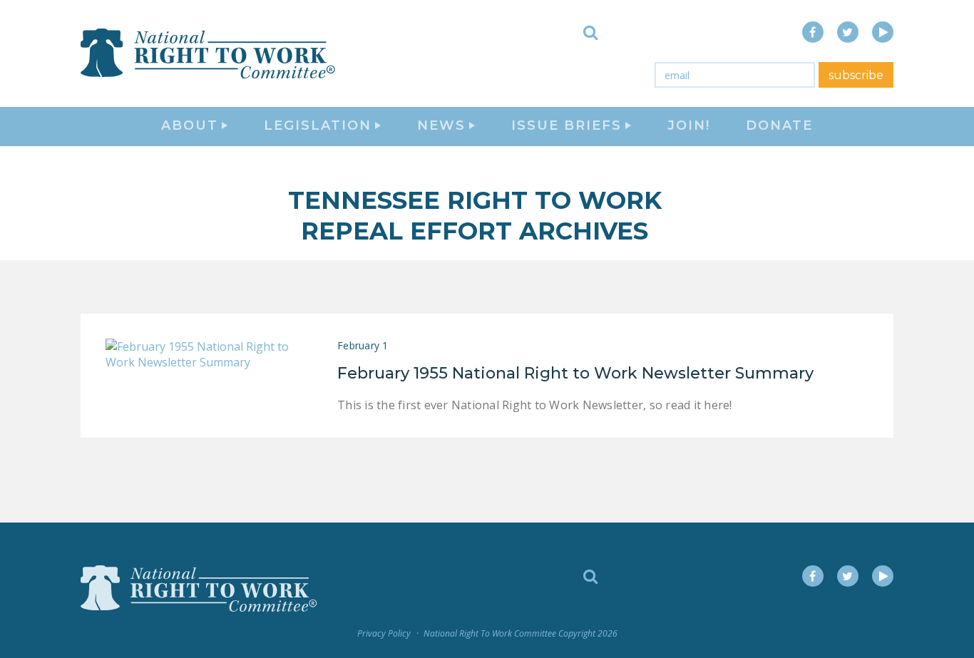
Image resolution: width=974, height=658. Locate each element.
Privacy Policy (384, 633)
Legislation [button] (317, 125)
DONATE (779, 125)
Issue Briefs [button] (566, 125)
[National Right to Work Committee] (209, 53)
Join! (688, 125)
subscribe (856, 75)
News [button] (441, 125)
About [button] (189, 125)
